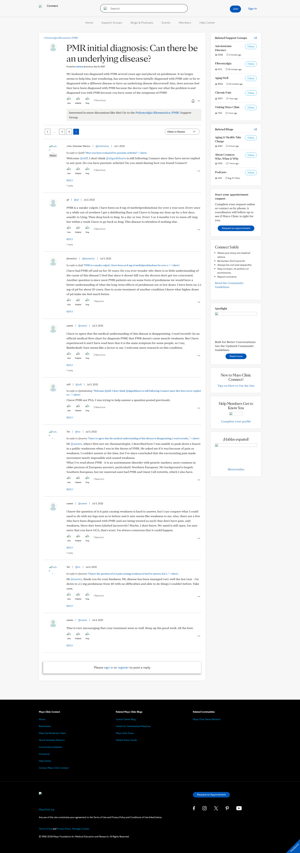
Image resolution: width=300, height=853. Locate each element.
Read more (236, 356)
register (123, 667)
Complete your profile (236, 421)
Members (185, 22)
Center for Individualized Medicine (133, 726)
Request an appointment (236, 228)
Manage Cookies (80, 828)
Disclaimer (44, 754)
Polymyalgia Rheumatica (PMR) (60, 37)
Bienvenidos (236, 469)
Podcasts (220, 172)
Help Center (207, 22)
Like (69, 103)
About (42, 719)
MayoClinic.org (46, 809)
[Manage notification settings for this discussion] (193, 101)
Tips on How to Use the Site (236, 385)
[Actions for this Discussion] (198, 101)
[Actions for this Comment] (198, 171)
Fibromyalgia (223, 63)
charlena (84, 66)
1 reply (69, 185)
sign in (108, 667)
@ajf (76, 199)
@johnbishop (102, 146)
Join (235, 8)
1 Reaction (99, 301)
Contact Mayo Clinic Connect (54, 767)
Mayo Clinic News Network (206, 719)
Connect (52, 5)
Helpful (78, 103)
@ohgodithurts (116, 158)
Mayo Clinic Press (125, 733)
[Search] (104, 8)
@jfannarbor (88, 258)
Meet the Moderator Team (52, 733)
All (255, 38)
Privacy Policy (64, 828)
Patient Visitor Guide (126, 740)
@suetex (82, 325)
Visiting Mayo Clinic (227, 107)
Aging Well (221, 78)
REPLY (69, 180)
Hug (87, 103)
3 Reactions (100, 100)
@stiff (84, 158)
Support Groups (111, 22)
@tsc (78, 431)
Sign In (252, 8)
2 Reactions (99, 228)
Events (166, 22)
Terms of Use (45, 828)
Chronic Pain (223, 92)
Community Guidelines (50, 747)
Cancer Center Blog (126, 719)
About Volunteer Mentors (52, 740)
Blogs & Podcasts (142, 22)
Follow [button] (251, 46)
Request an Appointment (211, 794)
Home (89, 22)
